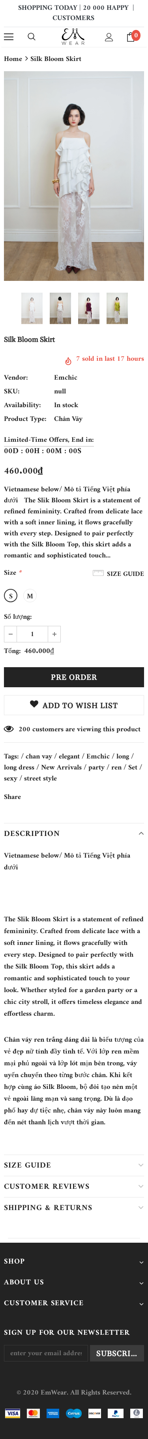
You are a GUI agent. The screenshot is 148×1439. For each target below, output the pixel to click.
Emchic (65, 378)
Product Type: (25, 419)
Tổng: (12, 651)
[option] (74, 176)
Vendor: (16, 378)
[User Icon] (109, 37)
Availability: (22, 405)
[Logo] (73, 36)
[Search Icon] (32, 37)
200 (24, 730)
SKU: (12, 392)
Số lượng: (18, 617)
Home (13, 59)
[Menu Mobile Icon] (8, 37)
